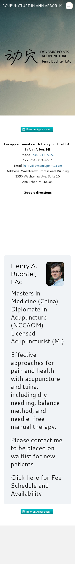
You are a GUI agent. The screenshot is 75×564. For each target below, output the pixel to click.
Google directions (37, 192)
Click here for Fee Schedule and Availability (36, 485)
